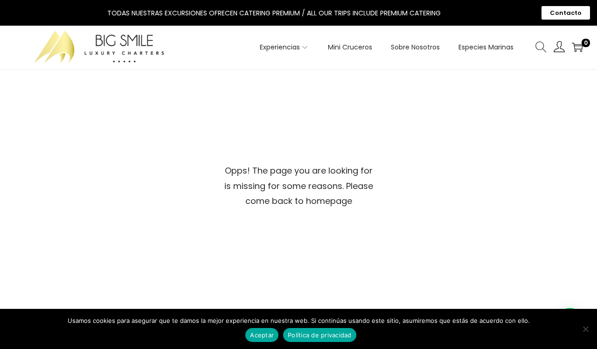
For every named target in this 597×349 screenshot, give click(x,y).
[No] (585, 329)
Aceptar (262, 335)
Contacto (566, 12)
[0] (577, 47)
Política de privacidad (320, 335)
